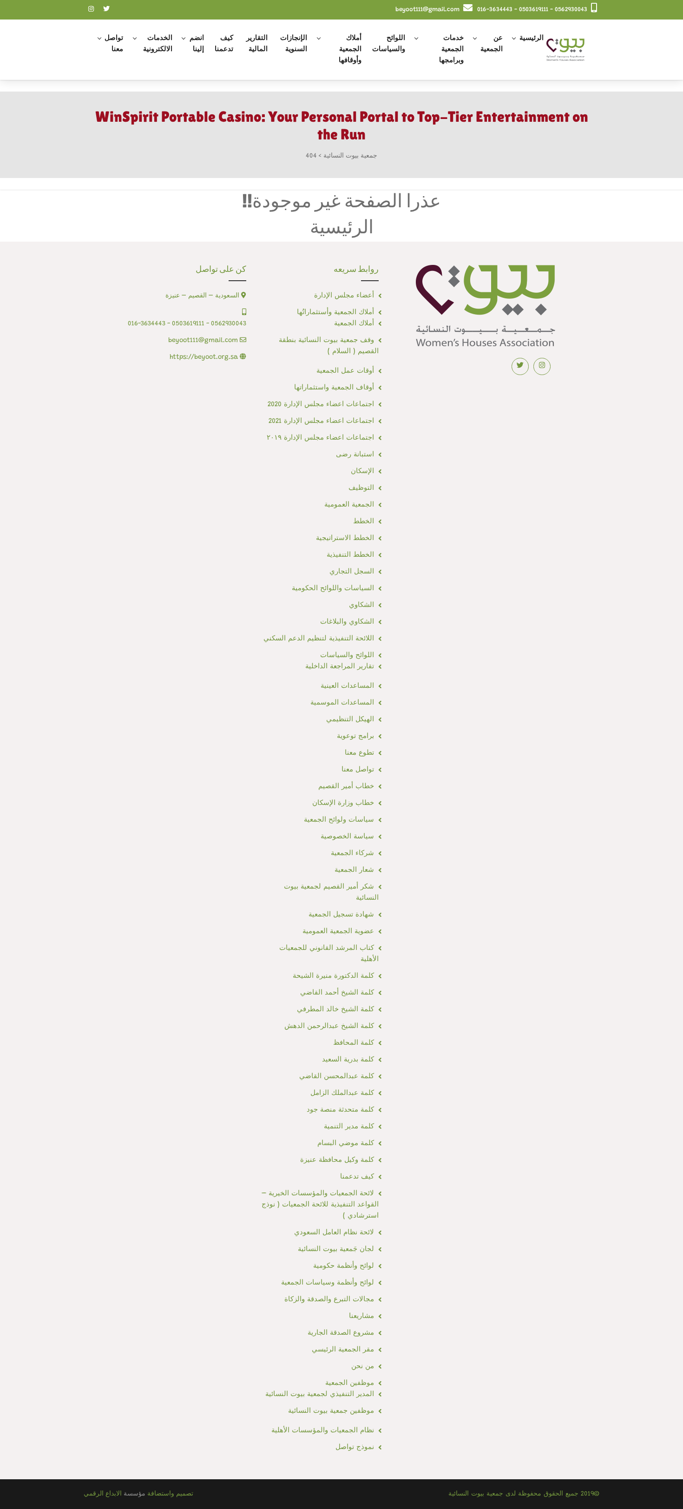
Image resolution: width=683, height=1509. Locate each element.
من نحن (362, 1366)
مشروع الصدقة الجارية (341, 1333)
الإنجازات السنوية (293, 44)
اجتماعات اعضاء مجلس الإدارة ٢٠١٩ (320, 438)
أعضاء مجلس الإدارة (344, 295)
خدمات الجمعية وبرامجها (451, 49)
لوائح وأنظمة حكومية (343, 1266)
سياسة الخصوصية (347, 836)
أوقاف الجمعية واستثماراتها (334, 387)
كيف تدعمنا (224, 44)
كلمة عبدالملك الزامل (342, 1093)
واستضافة (160, 1494)
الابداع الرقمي (103, 1494)
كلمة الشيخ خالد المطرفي (335, 1009)
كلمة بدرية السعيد (348, 1059)
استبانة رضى (355, 454)
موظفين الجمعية (349, 1383)
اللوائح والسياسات (388, 44)
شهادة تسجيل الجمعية (341, 914)
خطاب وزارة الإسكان (343, 803)
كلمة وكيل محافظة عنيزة (337, 1160)
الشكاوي (361, 605)
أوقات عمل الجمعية (345, 371)
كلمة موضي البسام (345, 1143)
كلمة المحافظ (353, 1043)
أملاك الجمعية (354, 323)
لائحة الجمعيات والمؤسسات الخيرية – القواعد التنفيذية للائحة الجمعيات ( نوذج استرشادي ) (320, 1204)
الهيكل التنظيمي (350, 719)
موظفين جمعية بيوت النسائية (331, 1411)
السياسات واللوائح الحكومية (333, 588)
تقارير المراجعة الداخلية (339, 666)
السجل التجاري (351, 571)
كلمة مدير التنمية (349, 1126)
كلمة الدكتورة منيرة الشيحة (333, 976)
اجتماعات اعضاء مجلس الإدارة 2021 (321, 421)
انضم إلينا (197, 44)
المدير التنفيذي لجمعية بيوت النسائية (319, 1394)
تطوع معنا (359, 753)
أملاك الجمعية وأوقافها (350, 49)
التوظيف (361, 488)
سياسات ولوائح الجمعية (339, 820)
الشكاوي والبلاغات (347, 622)
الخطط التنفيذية (350, 555)
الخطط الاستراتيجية (345, 538)
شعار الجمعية (354, 870)
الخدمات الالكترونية (157, 44)
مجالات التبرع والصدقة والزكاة (329, 1299)
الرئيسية (531, 38)
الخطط (363, 521)
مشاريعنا (361, 1316)
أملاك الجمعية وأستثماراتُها (335, 312)
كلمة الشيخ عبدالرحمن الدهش (329, 1026)
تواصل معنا (114, 44)
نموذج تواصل (354, 1447)
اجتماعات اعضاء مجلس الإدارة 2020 (321, 404)
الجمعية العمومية (349, 504)
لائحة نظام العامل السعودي (334, 1232)
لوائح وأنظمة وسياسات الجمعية (327, 1282)
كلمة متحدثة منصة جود (340, 1110)
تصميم (184, 1494)
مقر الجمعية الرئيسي (343, 1349)
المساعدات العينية (347, 686)
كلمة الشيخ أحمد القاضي (337, 992)
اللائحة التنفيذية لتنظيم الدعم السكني (318, 638)
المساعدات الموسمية (342, 702)
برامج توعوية (355, 736)
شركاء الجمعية (352, 853)
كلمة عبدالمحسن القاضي (336, 1076)
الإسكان (362, 471)
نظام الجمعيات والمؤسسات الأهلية (322, 1430)
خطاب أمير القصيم (346, 786)
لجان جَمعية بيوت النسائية (336, 1249)
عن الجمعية (491, 44)
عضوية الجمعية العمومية (338, 931)
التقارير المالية (257, 44)
